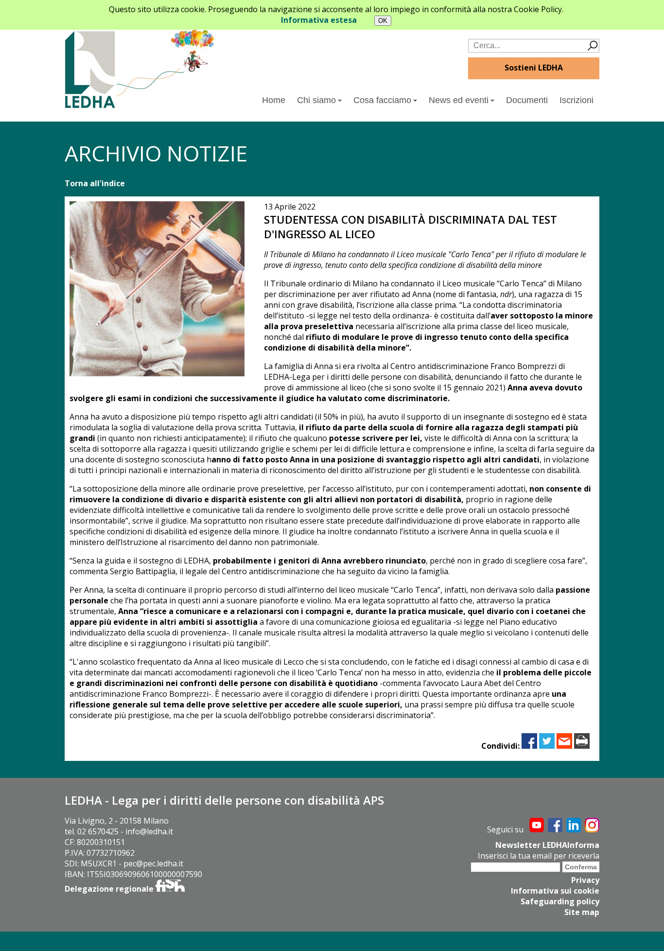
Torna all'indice (95, 183)
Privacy (585, 880)
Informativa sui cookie (555, 890)
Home (273, 100)
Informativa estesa (319, 20)
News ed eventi (459, 100)
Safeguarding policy (560, 901)
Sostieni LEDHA (534, 67)
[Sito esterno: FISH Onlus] (170, 888)
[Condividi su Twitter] (547, 745)
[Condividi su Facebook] (529, 745)
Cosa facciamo (382, 100)
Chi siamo (316, 100)
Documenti (527, 100)
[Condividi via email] (564, 745)
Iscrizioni (576, 100)
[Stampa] (582, 745)
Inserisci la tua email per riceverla (538, 855)
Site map (581, 912)
